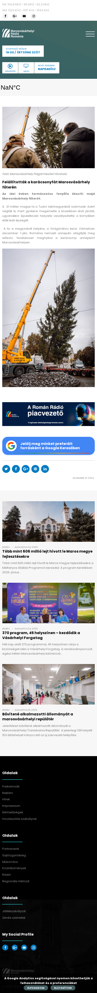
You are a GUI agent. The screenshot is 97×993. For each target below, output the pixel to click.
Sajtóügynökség (14, 855)
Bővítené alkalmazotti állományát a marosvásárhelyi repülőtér (37, 717)
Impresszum (11, 806)
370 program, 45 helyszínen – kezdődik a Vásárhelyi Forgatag (41, 635)
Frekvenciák (10, 786)
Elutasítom (63, 988)
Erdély (6, 547)
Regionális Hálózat (15, 881)
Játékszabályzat (14, 911)
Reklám (7, 793)
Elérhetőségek (12, 812)
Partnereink (10, 849)
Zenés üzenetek (13, 918)
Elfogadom (35, 988)
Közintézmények (14, 868)
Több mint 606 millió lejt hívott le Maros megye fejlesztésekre (47, 554)
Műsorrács (10, 862)
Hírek (6, 799)
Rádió (6, 875)
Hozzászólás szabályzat (19, 819)
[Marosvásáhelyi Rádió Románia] (18, 33)
